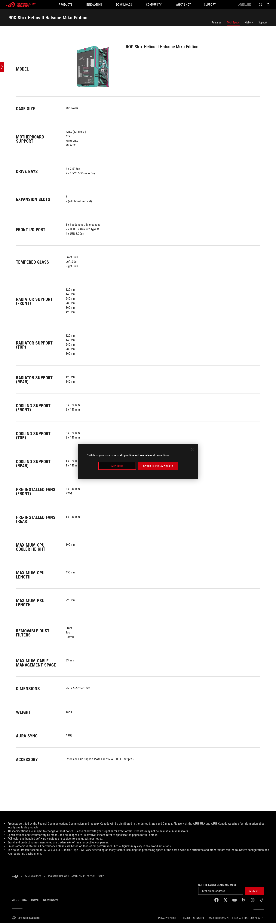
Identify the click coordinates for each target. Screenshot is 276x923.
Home (35, 900)
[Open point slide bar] (2, 67)
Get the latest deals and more (217, 884)
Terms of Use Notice (192, 918)
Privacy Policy (167, 918)
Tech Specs (233, 22)
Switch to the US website (158, 466)
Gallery (249, 22)
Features (216, 22)
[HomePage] (15, 877)
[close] (193, 449)
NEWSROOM (50, 900)
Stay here (117, 466)
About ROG (19, 900)
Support (262, 22)
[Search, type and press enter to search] (260, 4)
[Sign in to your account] (268, 4)
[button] (254, 891)
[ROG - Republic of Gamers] (21, 5)
